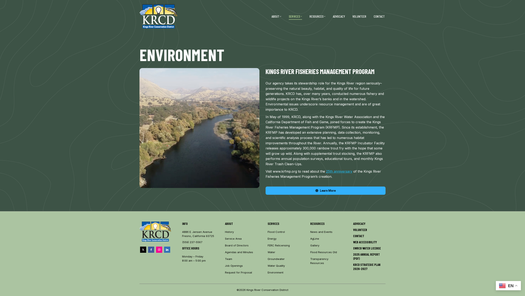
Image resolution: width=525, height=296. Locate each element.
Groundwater (276, 259)
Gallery (314, 245)
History (229, 231)
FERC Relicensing (279, 245)
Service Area (233, 238)
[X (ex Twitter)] (143, 250)
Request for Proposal (238, 272)
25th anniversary (339, 171)
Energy (272, 238)
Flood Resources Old (323, 252)
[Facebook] (151, 250)
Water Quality (276, 265)
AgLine (314, 238)
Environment (275, 272)
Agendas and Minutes (239, 252)
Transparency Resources (319, 261)
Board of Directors (237, 245)
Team (228, 259)
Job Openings (234, 265)
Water (271, 252)
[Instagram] (159, 250)
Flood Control (276, 231)
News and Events (321, 231)
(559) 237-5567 (192, 242)
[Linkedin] (167, 250)
